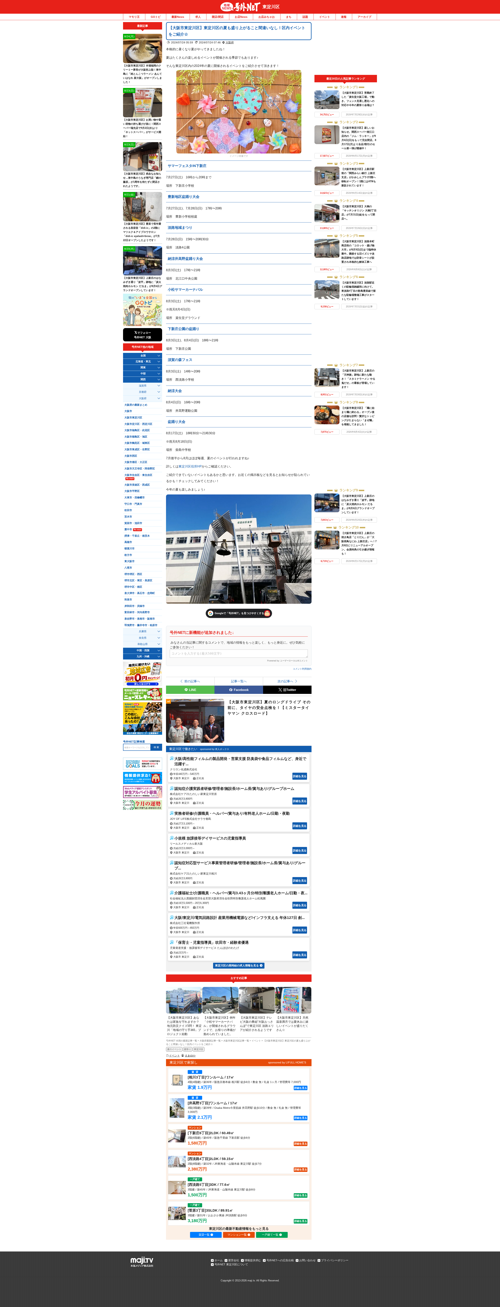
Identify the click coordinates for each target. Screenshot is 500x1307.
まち (288, 16)
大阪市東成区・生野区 (137, 449)
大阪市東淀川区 (133, 417)
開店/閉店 (218, 16)
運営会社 (233, 1260)
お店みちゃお (266, 16)
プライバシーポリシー (334, 1260)
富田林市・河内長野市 (137, 612)
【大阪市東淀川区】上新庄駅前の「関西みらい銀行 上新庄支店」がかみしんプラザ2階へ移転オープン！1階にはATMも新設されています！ (358, 177)
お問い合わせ (307, 1260)
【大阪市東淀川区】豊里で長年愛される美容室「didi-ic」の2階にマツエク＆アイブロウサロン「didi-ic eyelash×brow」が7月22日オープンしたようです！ (142, 232)
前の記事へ (192, 681)
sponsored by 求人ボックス (214, 749)
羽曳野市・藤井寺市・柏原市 (140, 625)
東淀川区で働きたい (183, 749)
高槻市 (128, 542)
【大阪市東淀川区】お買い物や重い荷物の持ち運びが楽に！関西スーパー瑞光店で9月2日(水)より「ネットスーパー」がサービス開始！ (142, 128)
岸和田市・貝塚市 (134, 606)
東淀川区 (271, 6)
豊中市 (132, 529)
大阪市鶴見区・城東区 (137, 443)
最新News (177, 16)
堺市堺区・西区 (133, 574)
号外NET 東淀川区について (231, 1264)
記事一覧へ (239, 681)
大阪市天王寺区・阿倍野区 (139, 468)
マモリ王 (134, 16)
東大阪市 (129, 561)
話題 (305, 16)
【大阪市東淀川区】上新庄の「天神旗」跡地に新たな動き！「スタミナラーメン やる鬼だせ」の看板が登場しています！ (358, 378)
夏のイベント (174, 1049)
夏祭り (187, 1049)
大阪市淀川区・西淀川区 (138, 424)
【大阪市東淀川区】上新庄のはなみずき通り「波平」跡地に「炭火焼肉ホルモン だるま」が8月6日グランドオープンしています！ (358, 504)
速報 (343, 16)
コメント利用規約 (302, 668)
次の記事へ (285, 681)
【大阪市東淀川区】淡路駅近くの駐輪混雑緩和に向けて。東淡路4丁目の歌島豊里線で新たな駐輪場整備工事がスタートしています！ (358, 291)
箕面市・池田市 (133, 523)
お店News (241, 16)
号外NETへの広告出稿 (280, 1260)
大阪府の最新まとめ (135, 405)
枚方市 (128, 555)
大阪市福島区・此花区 (137, 430)
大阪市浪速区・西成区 (137, 485)
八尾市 (128, 567)
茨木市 (128, 516)
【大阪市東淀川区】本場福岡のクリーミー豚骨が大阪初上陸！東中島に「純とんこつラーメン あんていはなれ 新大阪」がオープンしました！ (142, 73)
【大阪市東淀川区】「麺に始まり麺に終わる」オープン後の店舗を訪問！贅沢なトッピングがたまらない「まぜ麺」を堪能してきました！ (357, 416)
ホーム (218, 1260)
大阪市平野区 (132, 491)
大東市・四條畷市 (134, 497)
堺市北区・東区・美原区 (138, 580)
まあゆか (190, 1055)
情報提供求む (253, 1260)
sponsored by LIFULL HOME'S (287, 1062)
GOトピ (156, 16)
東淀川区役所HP (190, 466)
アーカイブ (364, 16)
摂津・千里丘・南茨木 (137, 536)
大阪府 (230, 42)
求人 (198, 16)
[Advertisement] (345, 48)
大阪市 (128, 411)
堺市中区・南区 (133, 587)
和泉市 (128, 599)
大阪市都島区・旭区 (135, 436)
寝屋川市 (129, 548)
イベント (324, 16)
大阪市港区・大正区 (135, 462)
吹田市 (128, 510)
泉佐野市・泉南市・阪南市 (139, 618)
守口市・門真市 (133, 504)
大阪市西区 (130, 456)
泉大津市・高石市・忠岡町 (139, 593)
